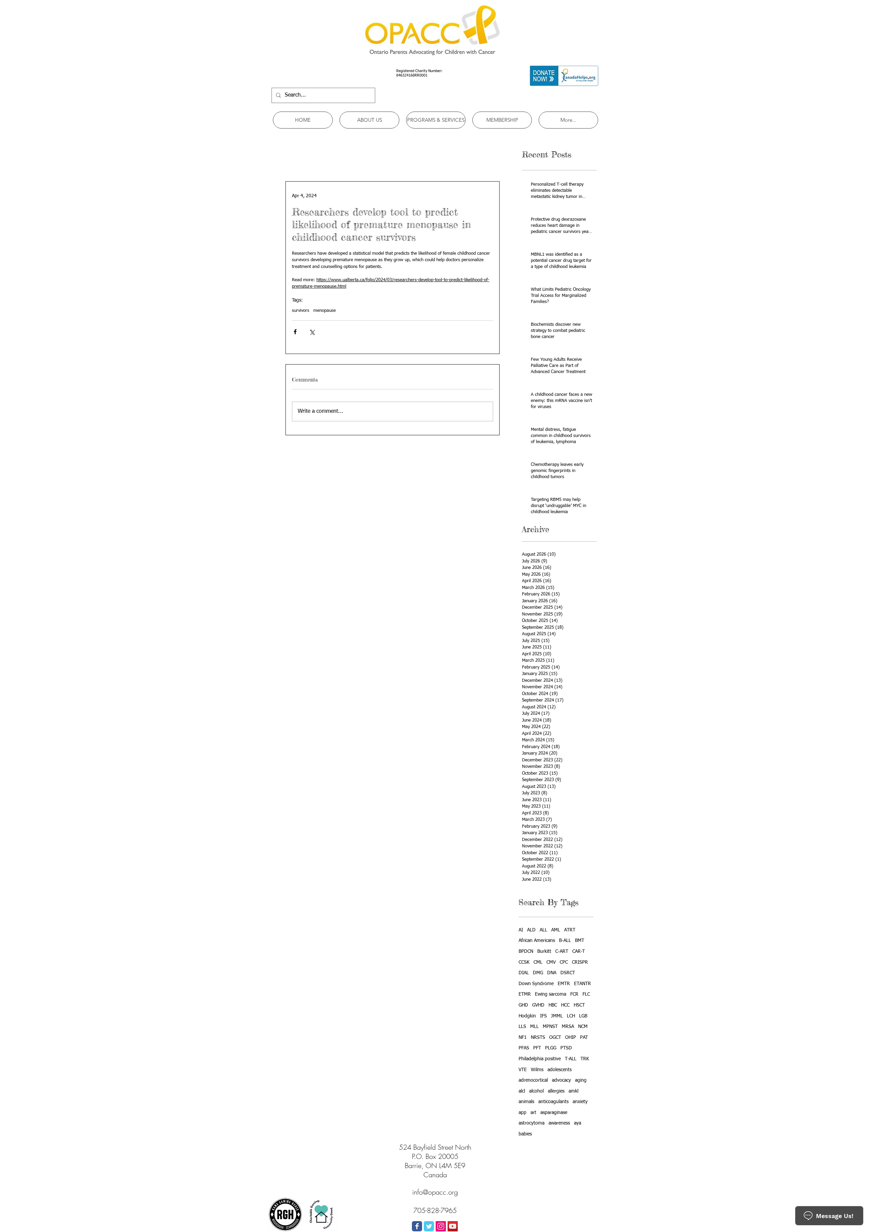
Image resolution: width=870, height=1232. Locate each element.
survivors (300, 310)
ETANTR (582, 983)
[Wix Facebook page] (417, 1226)
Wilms (537, 1069)
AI (521, 930)
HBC (553, 1005)
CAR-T (578, 951)
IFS (543, 1016)
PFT (537, 1048)
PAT (584, 1037)
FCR (574, 994)
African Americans (537, 940)
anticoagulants (553, 1101)
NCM (583, 1026)
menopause (324, 310)
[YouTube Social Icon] (453, 1226)
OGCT (555, 1037)
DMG (538, 973)
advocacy (561, 1080)
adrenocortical (533, 1080)
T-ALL (570, 1059)
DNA (551, 973)
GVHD (538, 1005)
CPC (564, 962)
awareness (559, 1123)
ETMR (525, 994)
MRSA (568, 1026)
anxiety (580, 1101)
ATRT (569, 930)
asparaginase (553, 1112)
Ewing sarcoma (550, 994)
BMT (579, 940)
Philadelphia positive (540, 1059)
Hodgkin (527, 1016)
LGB (583, 1016)
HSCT (579, 1005)
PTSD (566, 1048)
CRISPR (580, 962)
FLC (586, 994)
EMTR (564, 983)
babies (525, 1134)
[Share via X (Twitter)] (312, 331)
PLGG (550, 1048)
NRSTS (538, 1037)
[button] (369, 120)
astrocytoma (531, 1123)
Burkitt (544, 951)
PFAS (524, 1048)
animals (526, 1101)
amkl (573, 1091)
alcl (522, 1091)
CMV (551, 962)
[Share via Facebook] (295, 331)
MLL (534, 1026)
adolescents (559, 1069)
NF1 (523, 1037)
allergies (556, 1091)
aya (577, 1123)
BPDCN (526, 951)
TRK (584, 1059)
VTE (523, 1069)
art (533, 1112)
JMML (557, 1016)
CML (538, 962)
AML (555, 930)
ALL (543, 930)
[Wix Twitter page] (429, 1226)
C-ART (561, 951)
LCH (571, 1016)
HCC (565, 1005)
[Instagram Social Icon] (441, 1226)
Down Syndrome (536, 983)
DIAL (524, 973)
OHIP (570, 1037)
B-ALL (565, 940)
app (522, 1112)
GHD (523, 1005)
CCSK (524, 962)
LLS (522, 1026)
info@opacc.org (435, 1192)
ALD (531, 930)
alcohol (536, 1091)
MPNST (550, 1026)
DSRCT (567, 973)
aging (581, 1080)
